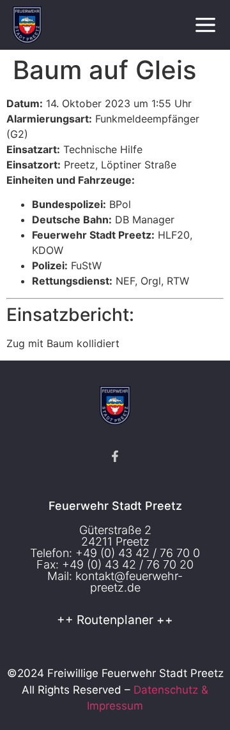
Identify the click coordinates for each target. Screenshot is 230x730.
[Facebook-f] (115, 456)
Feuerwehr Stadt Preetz (115, 505)
